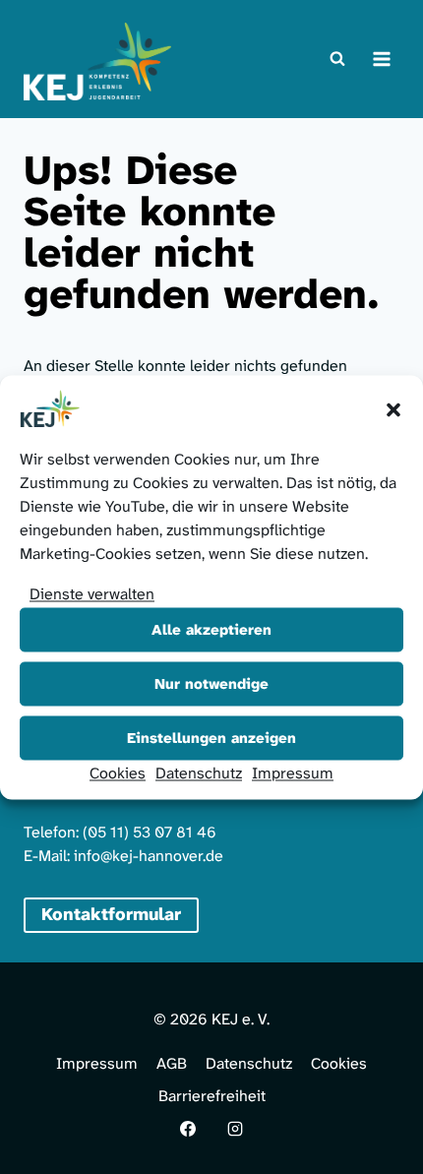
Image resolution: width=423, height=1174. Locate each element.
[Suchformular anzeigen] (337, 59)
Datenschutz (198, 772)
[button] (393, 409)
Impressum (292, 772)
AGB (171, 1063)
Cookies (118, 772)
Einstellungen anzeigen (211, 738)
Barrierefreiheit (212, 1095)
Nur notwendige (211, 684)
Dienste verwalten (92, 593)
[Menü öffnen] (381, 58)
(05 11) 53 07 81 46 (149, 832)
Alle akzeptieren (211, 630)
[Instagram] (235, 1128)
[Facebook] (188, 1128)
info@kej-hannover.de (148, 855)
